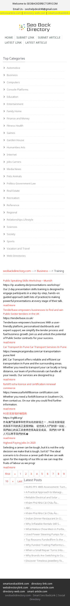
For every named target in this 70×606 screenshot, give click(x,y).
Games (11, 133)
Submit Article (49, 37)
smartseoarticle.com (42, 587)
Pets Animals (14, 176)
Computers (13, 82)
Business (12, 75)
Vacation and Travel (18, 248)
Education (12, 96)
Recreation (13, 198)
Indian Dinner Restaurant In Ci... (44, 518)
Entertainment (15, 104)
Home (9, 37)
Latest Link (13, 42)
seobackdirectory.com (17, 271)
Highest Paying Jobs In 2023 (19, 442)
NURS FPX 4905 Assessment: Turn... (46, 487)
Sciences (12, 227)
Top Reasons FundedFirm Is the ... (45, 539)
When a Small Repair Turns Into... (44, 550)
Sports (11, 241)
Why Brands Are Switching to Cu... (45, 555)
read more (9, 305)
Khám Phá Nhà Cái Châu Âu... (42, 502)
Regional (12, 212)
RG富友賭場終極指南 (15, 413)
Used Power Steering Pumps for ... (45, 534)
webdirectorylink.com (15, 587)
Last (20, 481)
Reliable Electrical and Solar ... (42, 497)
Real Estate (13, 190)
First (7, 474)
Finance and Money (18, 118)
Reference (13, 205)
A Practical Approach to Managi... (44, 492)
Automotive (13, 68)
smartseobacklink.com (16, 583)
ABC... (28, 508)
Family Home (14, 111)
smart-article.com (37, 591)
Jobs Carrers (14, 162)
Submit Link (25, 37)
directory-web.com (32, 13)
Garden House (15, 140)
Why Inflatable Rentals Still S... (43, 524)
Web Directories (16, 255)
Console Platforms (17, 89)
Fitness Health (15, 125)
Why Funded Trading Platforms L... (45, 545)
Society (11, 234)
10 (6, 481)
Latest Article (36, 42)
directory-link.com (41, 583)
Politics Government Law (21, 183)
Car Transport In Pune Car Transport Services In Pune (34, 347)
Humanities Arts (16, 147)
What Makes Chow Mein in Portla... (45, 529)
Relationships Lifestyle (20, 219)
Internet (12, 154)
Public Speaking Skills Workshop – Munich (27, 280)
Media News (14, 169)
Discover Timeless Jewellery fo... (44, 560)
